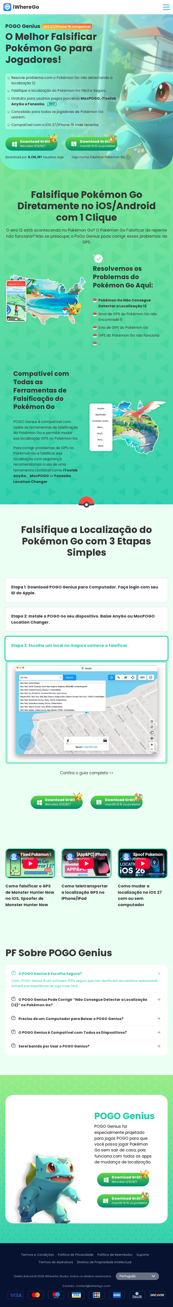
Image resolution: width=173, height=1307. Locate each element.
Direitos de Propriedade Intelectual (104, 1262)
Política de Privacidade (75, 1254)
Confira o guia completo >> (86, 773)
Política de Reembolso (115, 1254)
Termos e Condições (37, 1254)
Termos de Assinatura (56, 1262)
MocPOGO (39, 475)
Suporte (143, 1254)
